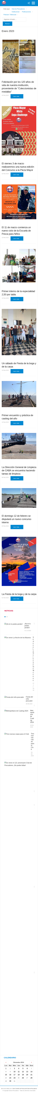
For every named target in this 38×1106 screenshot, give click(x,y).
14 (31, 1072)
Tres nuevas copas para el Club (32, 741)
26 (23, 1078)
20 (27, 1075)
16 (10, 1075)
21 (31, 1075)
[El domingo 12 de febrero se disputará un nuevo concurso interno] (19, 498)
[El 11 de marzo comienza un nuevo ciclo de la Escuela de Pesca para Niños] (19, 201)
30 (10, 1081)
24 (14, 1078)
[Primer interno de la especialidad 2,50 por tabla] (19, 265)
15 (6, 1075)
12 (23, 1072)
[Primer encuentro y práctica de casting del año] (19, 394)
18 (19, 1075)
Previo (9, 616)
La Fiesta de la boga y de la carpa (19, 594)
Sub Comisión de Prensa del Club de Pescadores (25, 1088)
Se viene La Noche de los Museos (33, 658)
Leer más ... (17, 96)
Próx (11, 616)
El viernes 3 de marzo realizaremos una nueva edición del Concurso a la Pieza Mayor (18, 166)
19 (23, 1075)
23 (10, 1078)
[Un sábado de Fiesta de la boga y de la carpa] (19, 332)
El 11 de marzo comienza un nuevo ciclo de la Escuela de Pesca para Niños (16, 230)
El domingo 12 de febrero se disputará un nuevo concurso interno (16, 519)
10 (14, 1072)
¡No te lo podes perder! (28, 625)
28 (31, 1078)
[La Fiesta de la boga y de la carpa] (19, 561)
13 (27, 1072)
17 (14, 1075)
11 (19, 1072)
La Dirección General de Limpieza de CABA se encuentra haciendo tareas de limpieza (19, 470)
